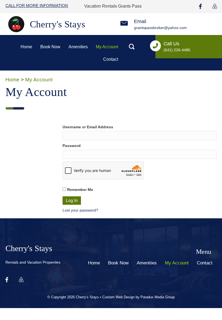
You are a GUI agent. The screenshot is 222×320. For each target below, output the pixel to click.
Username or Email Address (88, 127)
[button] (132, 47)
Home (12, 79)
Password (72, 145)
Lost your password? (80, 210)
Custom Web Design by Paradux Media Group (138, 297)
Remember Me (79, 189)
